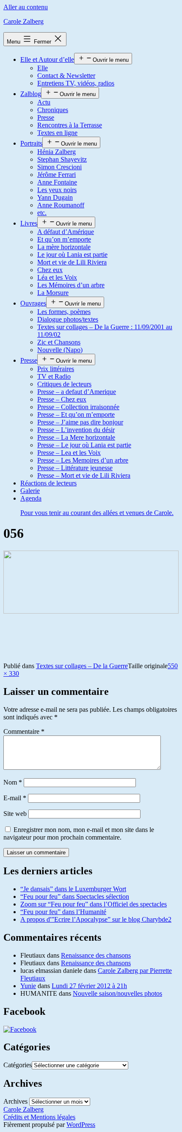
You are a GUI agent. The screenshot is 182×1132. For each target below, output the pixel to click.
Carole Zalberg (23, 21)
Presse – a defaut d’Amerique (76, 391)
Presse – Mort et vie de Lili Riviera (83, 475)
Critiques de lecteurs (64, 384)
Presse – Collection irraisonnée (78, 406)
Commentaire (23, 731)
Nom (12, 782)
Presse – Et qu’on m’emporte (76, 414)
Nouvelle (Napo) (60, 349)
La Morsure (53, 292)
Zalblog (30, 93)
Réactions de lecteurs (48, 483)
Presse (45, 117)
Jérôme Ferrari (56, 174)
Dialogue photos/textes (67, 319)
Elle (42, 68)
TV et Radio (54, 376)
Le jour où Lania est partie (72, 254)
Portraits (31, 143)
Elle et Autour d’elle (47, 59)
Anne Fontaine (57, 182)
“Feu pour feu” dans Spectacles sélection (74, 896)
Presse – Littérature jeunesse (75, 467)
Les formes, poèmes (64, 311)
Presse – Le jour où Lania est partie (84, 445)
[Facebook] (19, 1029)
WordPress (80, 1124)
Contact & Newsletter (66, 75)
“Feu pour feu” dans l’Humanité (63, 911)
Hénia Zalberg (56, 151)
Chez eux (50, 269)
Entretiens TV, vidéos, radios (75, 83)
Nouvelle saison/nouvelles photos (117, 993)
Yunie (28, 985)
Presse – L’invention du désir (76, 429)
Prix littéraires (55, 368)
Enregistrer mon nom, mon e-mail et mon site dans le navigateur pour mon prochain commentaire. (78, 833)
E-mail (14, 797)
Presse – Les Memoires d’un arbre (82, 460)
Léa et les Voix (57, 277)
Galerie (30, 490)
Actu (43, 102)
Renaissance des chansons (96, 955)
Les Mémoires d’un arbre (71, 285)
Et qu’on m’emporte (64, 239)
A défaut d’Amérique (65, 231)
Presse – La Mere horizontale (76, 437)
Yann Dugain (55, 197)
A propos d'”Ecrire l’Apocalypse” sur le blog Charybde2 (95, 919)
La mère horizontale (64, 247)
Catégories (17, 1065)
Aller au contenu (25, 7)
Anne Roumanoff (60, 205)
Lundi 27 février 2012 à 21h (89, 985)
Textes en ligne (57, 132)
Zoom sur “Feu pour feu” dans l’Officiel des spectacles (93, 904)
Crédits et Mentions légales (39, 1117)
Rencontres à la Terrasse (69, 125)
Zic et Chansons (58, 342)
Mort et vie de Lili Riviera (72, 262)
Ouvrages (33, 303)
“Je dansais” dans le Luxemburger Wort (73, 888)
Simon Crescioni (59, 167)
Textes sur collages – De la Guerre (82, 665)
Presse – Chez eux (61, 399)
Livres (28, 223)
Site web (15, 813)
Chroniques (52, 109)
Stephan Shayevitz (62, 159)
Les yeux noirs (57, 189)
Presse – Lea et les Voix (69, 452)
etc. (42, 212)
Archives (15, 1101)
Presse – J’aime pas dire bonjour (80, 422)
